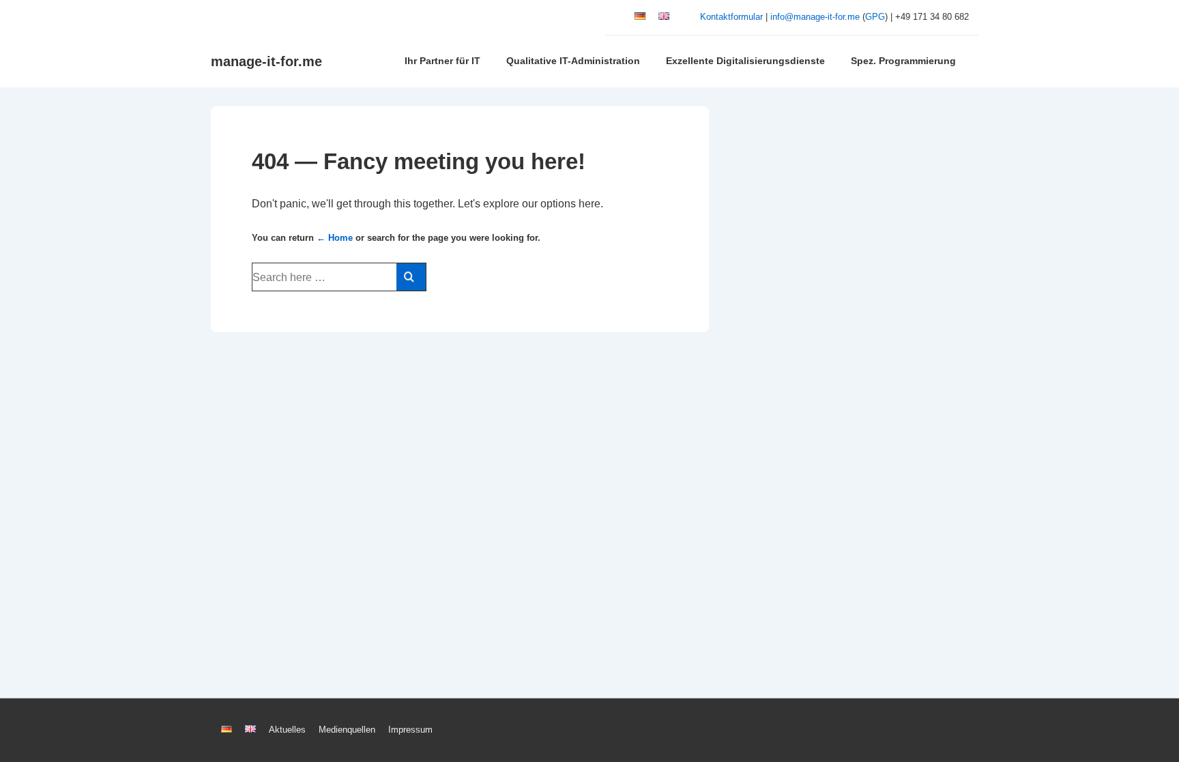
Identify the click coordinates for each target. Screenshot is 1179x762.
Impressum (410, 729)
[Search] (411, 277)
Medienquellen (347, 729)
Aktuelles (287, 729)
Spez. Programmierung (903, 60)
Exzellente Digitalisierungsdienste (745, 60)
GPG (875, 17)
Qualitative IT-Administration (573, 60)
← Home (335, 238)
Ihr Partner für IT (442, 60)
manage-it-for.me (266, 61)
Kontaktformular (731, 17)
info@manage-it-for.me (815, 17)
